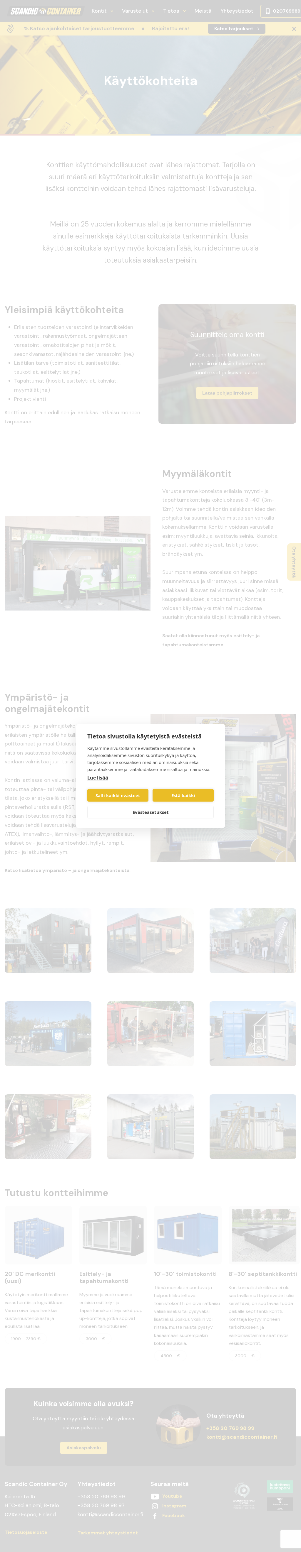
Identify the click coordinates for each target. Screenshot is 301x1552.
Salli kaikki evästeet (118, 795)
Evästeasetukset (151, 812)
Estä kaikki (183, 795)
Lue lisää (97, 778)
